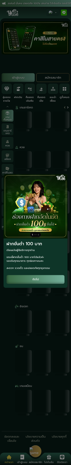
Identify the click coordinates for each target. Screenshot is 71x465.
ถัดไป (35, 279)
